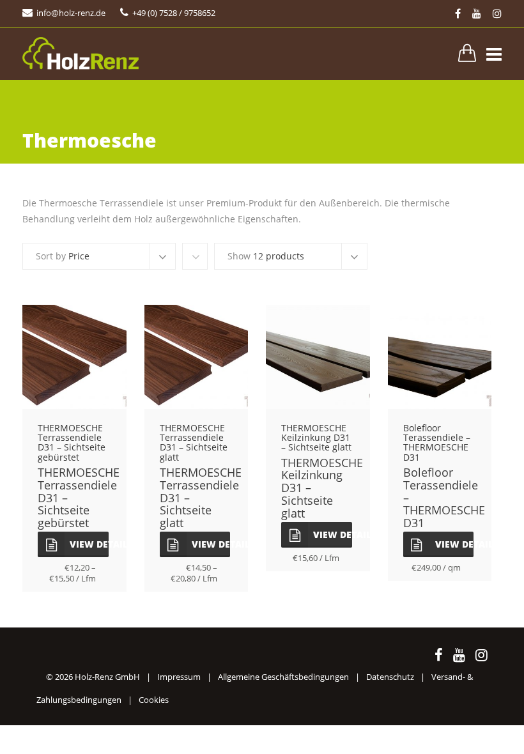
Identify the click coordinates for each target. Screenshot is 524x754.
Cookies (154, 699)
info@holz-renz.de (70, 13)
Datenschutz (390, 676)
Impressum (179, 676)
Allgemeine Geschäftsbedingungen (283, 676)
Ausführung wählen (74, 364)
